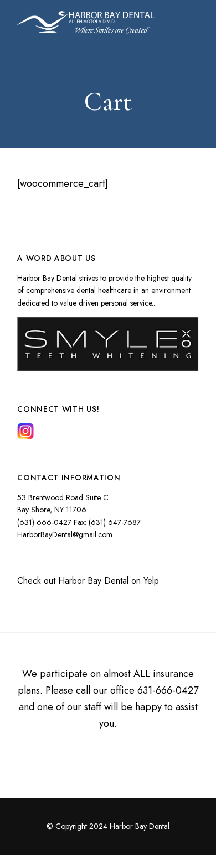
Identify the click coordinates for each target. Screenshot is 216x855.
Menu (188, 23)
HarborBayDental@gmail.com (64, 534)
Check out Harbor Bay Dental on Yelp (88, 580)
